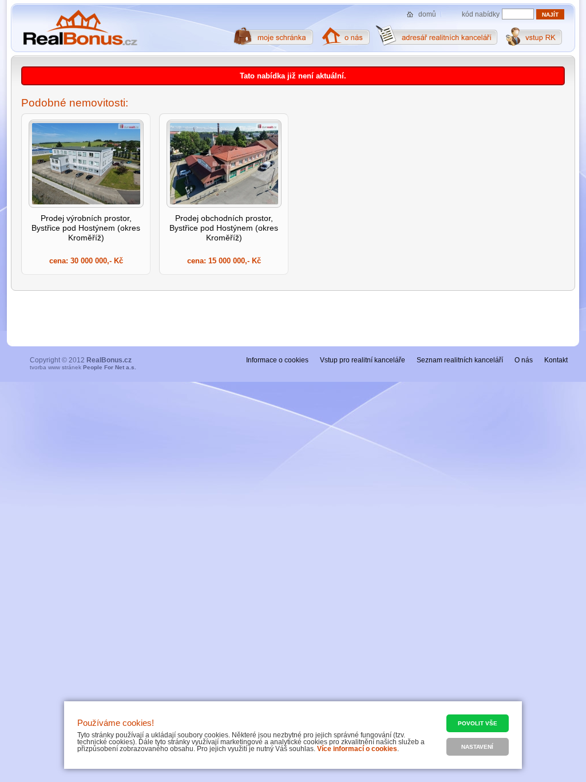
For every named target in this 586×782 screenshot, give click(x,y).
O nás (523, 360)
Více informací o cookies (357, 748)
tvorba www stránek (83, 367)
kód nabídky (481, 14)
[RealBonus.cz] (79, 28)
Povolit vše (477, 723)
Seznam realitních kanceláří (460, 360)
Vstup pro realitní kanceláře (362, 360)
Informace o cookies (277, 360)
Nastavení (477, 747)
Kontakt (556, 360)
